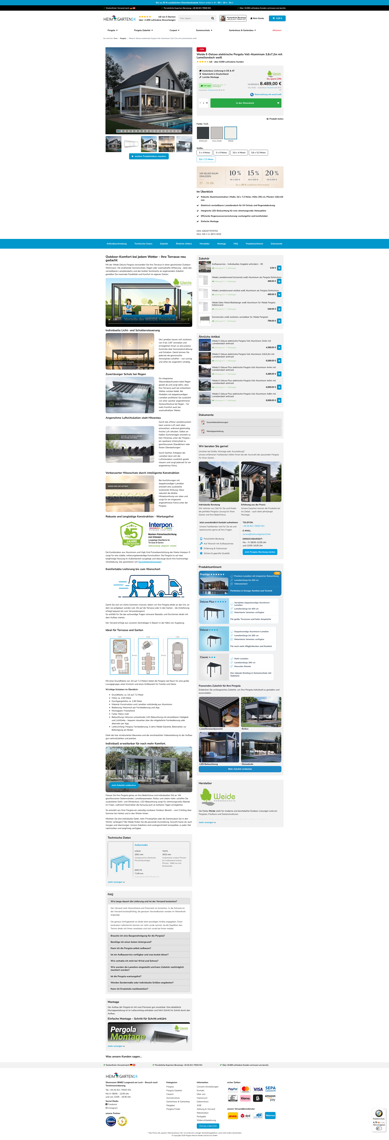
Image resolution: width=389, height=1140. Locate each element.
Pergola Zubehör (142, 30)
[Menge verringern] (200, 103)
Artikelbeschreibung (117, 243)
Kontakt (200, 1090)
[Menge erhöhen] (206, 103)
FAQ (236, 243)
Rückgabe (201, 1116)
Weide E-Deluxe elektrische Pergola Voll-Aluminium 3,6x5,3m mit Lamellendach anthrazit (243, 355)
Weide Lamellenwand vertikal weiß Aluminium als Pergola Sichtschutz (245, 290)
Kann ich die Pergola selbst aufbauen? (131, 948)
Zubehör (164, 243)
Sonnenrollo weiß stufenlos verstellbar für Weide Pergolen (240, 317)
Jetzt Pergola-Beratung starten (260, 552)
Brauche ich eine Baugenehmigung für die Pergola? (138, 935)
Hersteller (205, 243)
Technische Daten (143, 243)
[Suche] (212, 18)
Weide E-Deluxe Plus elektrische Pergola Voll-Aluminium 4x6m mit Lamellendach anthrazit (244, 382)
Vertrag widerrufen (208, 1125)
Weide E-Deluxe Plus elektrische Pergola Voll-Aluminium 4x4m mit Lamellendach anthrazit (244, 368)
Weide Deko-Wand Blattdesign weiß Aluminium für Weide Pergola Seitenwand (243, 304)
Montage (221, 243)
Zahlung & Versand (206, 1109)
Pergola (111, 30)
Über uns (201, 1094)
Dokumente (276, 243)
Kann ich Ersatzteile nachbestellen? (129, 988)
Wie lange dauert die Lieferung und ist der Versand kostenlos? (144, 901)
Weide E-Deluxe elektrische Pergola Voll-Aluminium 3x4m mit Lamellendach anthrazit (241, 342)
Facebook (112, 1104)
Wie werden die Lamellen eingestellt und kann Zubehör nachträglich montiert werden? (147, 968)
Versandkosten (189, 1133)
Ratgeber (170, 1105)
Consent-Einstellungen (208, 1086)
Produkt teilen (276, 118)
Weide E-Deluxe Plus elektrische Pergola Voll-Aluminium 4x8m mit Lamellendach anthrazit (244, 395)
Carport (173, 30)
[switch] (379, 1128)
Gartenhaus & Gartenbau (241, 30)
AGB (199, 1105)
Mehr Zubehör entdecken (240, 769)
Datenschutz (202, 1101)
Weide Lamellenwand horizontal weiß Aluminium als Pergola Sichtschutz (246, 277)
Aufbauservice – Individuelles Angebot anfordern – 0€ (237, 264)
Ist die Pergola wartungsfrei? (126, 976)
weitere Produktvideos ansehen (150, 156)
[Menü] (384, 1110)
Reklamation (202, 1112)
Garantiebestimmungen (150, 561)
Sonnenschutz (203, 30)
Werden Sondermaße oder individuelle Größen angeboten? (142, 982)
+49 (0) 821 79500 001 (201, 8)
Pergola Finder (173, 1109)
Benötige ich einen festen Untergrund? (131, 941)
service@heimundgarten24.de (256, 534)
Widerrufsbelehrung (206, 1120)
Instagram (113, 1108)
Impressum (202, 1098)
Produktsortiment (254, 243)
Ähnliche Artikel (184, 243)
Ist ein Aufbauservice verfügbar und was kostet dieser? (140, 954)
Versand (211, 90)
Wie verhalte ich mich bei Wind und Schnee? (134, 960)
